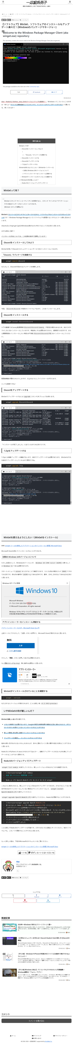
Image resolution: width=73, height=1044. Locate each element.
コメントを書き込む (36, 1021)
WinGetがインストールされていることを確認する (37, 177)
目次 (34, 141)
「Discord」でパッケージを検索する (36, 155)
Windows (16, 20)
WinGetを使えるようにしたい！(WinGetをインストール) (36, 167)
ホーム (14, 1036)
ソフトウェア (25, 20)
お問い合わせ (37, 1038)
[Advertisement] (36, 123)
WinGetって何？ (24, 146)
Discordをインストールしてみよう (32, 149)
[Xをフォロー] (17, 871)
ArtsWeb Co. (48, 1041)
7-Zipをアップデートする (29, 164)
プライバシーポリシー (61, 1036)
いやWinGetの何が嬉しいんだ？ (29, 180)
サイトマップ (37, 1036)
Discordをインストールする (30, 158)
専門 (4, 20)
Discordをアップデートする (30, 161)
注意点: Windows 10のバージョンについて (36, 170)
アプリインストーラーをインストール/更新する (37, 174)
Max (10, 20)
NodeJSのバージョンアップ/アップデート (35, 183)
